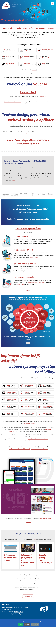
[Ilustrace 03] (7, 268)
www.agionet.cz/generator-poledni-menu (38, 439)
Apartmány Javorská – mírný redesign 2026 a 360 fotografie (27, 578)
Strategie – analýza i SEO (23, 236)
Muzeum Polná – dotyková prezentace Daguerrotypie (26, 587)
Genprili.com (29, 441)
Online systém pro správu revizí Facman (10, 557)
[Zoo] (23, 194)
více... (13, 180)
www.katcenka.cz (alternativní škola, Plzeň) (19, 449)
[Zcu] (41, 194)
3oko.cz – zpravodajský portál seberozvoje (27, 585)
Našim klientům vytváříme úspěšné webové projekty (28, 219)
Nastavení (27, 624)
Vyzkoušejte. (43, 96)
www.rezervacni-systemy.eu (29, 423)
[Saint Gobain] (32, 194)
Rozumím (21, 624)
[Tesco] (5, 194)
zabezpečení (20, 284)
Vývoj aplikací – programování (25, 263)
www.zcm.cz (7, 170)
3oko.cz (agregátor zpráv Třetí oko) (39, 449)
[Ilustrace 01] (7, 241)
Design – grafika (23, 250)
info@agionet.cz (18, 611)
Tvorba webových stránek (28, 228)
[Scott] (50, 194)
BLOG (34, 539)
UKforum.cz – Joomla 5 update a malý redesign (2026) (26, 583)
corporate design (34, 257)
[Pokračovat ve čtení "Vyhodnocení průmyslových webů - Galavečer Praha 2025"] (28, 548)
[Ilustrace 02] (7, 254)
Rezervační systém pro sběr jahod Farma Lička (27, 580)
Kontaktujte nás (28, 596)
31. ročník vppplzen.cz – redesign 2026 (27, 589)
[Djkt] (14, 194)
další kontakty (17, 614)
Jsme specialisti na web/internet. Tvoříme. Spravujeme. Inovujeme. (28, 28)
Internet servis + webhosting (24, 277)
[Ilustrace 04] (7, 282)
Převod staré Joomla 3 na (12, 101)
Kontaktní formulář (7, 614)
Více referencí (28, 522)
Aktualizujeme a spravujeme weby (36, 282)
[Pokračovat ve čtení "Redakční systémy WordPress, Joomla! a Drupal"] (45, 548)
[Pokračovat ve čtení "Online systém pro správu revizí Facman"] (10, 548)
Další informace (34, 624)
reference (34, 70)
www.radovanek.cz (26, 170)
